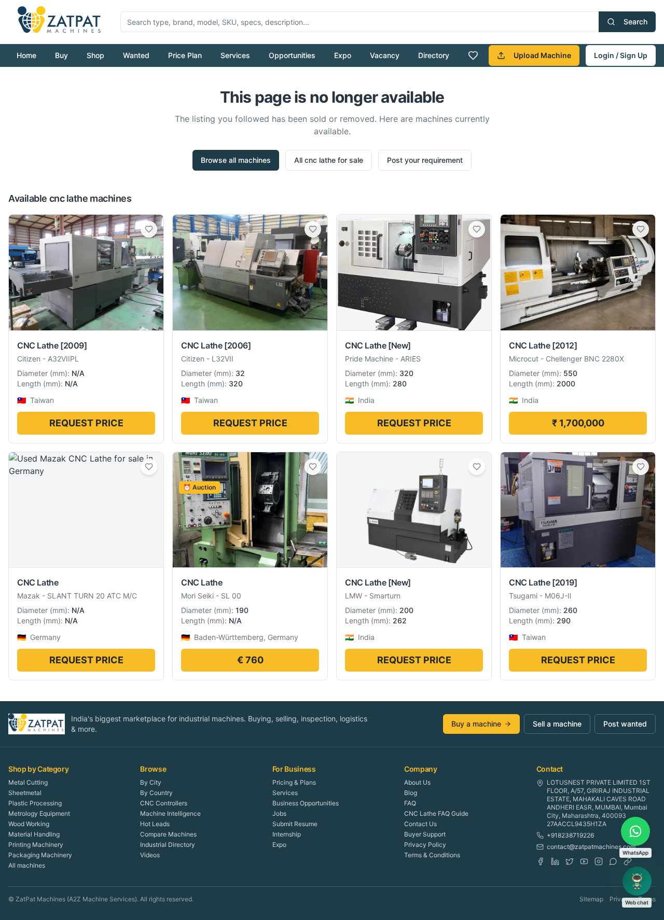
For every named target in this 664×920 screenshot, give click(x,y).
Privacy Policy (425, 844)
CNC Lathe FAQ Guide (436, 813)
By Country (156, 793)
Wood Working (28, 824)
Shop (95, 55)
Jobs (279, 813)
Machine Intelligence (170, 813)
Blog (410, 793)
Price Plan (185, 55)
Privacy (621, 899)
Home (26, 55)
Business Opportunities (305, 803)
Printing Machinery (35, 844)
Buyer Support (425, 834)
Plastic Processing (35, 803)
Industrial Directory (167, 844)
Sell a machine (557, 723)
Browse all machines (236, 160)
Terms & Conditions (432, 855)
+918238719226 (570, 835)
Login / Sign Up (620, 55)
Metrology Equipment (39, 813)
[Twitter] (569, 861)
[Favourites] (473, 55)
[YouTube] (584, 861)
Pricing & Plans (294, 782)
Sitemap (591, 899)
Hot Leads (155, 824)
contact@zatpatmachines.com (591, 847)
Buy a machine (476, 723)
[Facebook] (540, 861)
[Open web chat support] (637, 881)
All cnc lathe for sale (328, 160)
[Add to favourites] (149, 229)
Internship (286, 834)
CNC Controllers (163, 803)
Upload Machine (542, 55)
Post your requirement (425, 160)
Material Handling (34, 834)
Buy (61, 55)
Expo (342, 55)
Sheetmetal (25, 793)
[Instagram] (598, 861)
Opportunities (292, 55)
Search (635, 21)
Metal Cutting (28, 782)
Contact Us (420, 824)
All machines (26, 865)
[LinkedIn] (555, 861)
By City (150, 782)
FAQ (410, 803)
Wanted (136, 55)
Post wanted (625, 723)
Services (235, 55)
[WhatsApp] (613, 861)
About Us (417, 782)
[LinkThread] (628, 861)
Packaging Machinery (40, 855)
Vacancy (384, 55)
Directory (433, 55)
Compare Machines (168, 834)
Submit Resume (294, 824)
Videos (150, 855)
